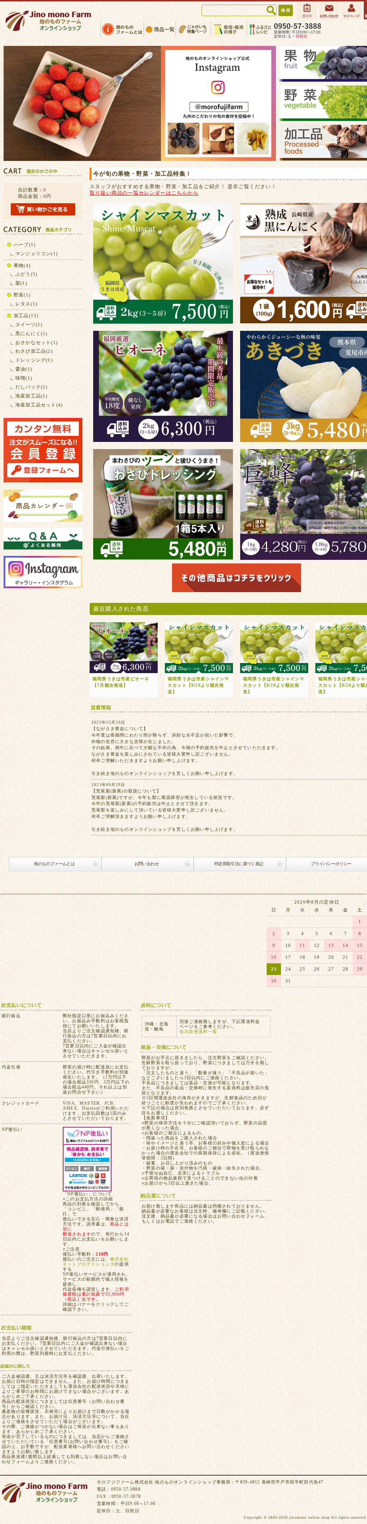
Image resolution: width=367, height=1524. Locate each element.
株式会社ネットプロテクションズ (96, 1262)
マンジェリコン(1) (36, 253)
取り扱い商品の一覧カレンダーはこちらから (144, 193)
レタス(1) (26, 303)
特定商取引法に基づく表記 (238, 863)
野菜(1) (22, 294)
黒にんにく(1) (31, 333)
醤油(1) (23, 369)
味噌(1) (23, 378)
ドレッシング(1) (34, 360)
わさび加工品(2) (34, 351)
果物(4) (22, 265)
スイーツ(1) (28, 324)
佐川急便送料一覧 (199, 1031)
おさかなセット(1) (36, 342)
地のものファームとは (54, 863)
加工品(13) (26, 315)
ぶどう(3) (26, 274)
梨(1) (21, 283)
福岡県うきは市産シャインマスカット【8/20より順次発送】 (198, 685)
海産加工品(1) (31, 396)
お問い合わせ (146, 863)
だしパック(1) (31, 387)
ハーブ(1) (24, 244)
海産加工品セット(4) (39, 405)
